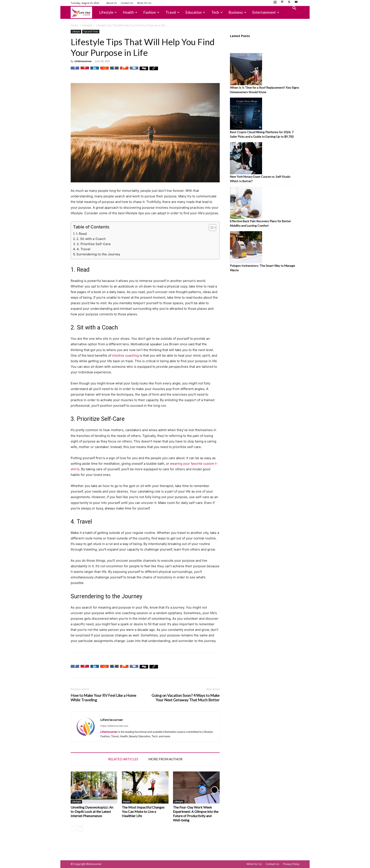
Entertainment (264, 12)
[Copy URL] (153, 71)
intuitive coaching (125, 355)
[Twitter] (289, 3)
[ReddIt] (104, 71)
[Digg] (144, 71)
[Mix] (124, 71)
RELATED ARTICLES (123, 759)
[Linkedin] (94, 71)
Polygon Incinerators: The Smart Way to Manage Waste (262, 268)
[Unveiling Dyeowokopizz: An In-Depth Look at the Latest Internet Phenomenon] (94, 787)
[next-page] (80, 828)
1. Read (81, 234)
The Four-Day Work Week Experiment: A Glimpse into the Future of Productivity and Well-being (195, 813)
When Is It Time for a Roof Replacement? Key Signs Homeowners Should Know (264, 90)
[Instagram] (275, 3)
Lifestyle (106, 12)
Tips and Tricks (91, 31)
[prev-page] (73, 828)
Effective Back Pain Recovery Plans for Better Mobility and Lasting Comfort (260, 223)
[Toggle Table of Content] (210, 227)
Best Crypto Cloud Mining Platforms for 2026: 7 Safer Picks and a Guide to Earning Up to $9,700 (262, 134)
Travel (171, 12)
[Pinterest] (282, 3)
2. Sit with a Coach (91, 239)
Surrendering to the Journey (98, 254)
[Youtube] (296, 3)
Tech (215, 12)
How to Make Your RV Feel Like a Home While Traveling (103, 697)
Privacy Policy (291, 864)
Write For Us (144, 2)
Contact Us (127, 2)
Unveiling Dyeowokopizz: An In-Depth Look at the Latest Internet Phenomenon (92, 811)
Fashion (149, 12)
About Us (111, 2)
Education (194, 12)
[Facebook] (75, 71)
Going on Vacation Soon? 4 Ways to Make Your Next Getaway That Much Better (186, 697)
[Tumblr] (114, 71)
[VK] (134, 71)
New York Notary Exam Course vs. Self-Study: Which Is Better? (260, 179)
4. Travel (83, 249)
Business (236, 12)
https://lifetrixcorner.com (114, 725)
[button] (294, 9)
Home (74, 25)
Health (128, 12)
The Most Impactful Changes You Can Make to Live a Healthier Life (143, 811)
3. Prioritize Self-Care (94, 244)
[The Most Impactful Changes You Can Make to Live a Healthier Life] (145, 787)
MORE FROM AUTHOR (165, 759)
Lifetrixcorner (83, 61)
